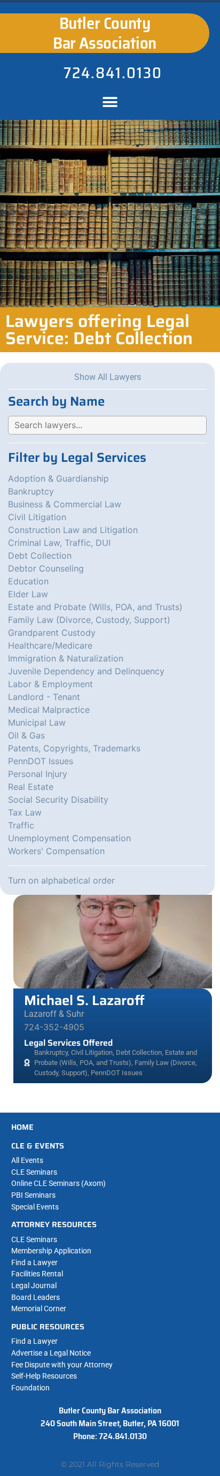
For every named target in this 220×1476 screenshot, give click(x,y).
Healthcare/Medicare (50, 645)
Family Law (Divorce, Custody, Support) (89, 619)
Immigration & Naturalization (65, 658)
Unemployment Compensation (69, 838)
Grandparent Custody (52, 632)
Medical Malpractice (49, 709)
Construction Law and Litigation (73, 529)
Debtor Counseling (46, 568)
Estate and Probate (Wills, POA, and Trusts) (95, 607)
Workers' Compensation (56, 851)
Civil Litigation (37, 517)
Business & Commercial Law (64, 504)
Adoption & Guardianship (58, 478)
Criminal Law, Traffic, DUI (59, 542)
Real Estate (30, 786)
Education (28, 581)
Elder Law (28, 594)
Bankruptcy (31, 491)
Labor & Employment (50, 684)
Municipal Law (37, 722)
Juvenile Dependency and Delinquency (86, 671)
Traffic (21, 825)
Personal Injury (37, 774)
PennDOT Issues (40, 761)
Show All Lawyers (107, 377)
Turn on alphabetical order (61, 880)
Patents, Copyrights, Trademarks (74, 748)
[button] (110, 102)
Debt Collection (40, 555)
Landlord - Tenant (44, 696)
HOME (22, 1127)
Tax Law (25, 812)
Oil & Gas (26, 735)
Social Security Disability (58, 799)
